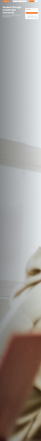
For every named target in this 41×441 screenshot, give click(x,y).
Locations (21, 1)
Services (14, 1)
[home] (6, 1)
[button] (18, 1)
